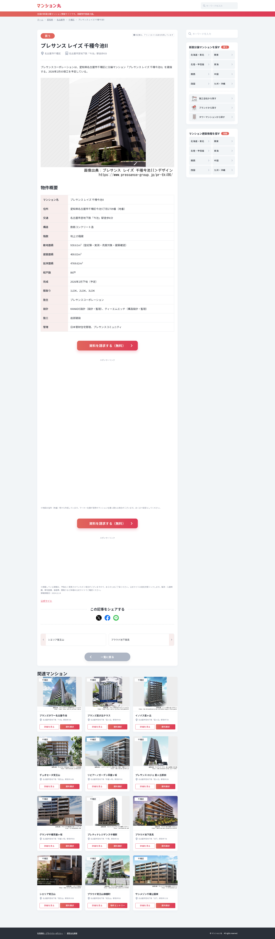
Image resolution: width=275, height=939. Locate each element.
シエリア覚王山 (56, 639)
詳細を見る (49, 726)
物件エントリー (117, 905)
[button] (99, 617)
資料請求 (70, 726)
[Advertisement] (107, 383)
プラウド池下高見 (120, 639)
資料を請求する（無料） (107, 345)
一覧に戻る (107, 657)
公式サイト (46, 601)
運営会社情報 (72, 933)
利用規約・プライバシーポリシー (50, 933)
